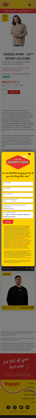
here (21, 236)
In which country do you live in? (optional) (14, 205)
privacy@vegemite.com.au (18, 243)
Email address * (9, 194)
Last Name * (7, 188)
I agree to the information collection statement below (17, 216)
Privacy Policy (20, 239)
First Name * (8, 182)
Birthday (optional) (10, 200)
